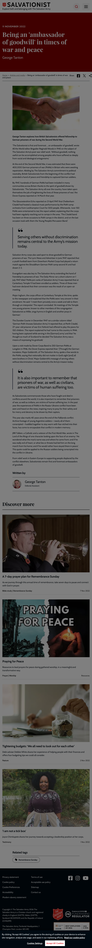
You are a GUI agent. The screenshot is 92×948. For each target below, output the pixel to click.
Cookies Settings (34, 943)
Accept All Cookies (55, 943)
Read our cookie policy (74, 937)
